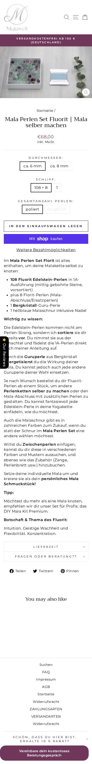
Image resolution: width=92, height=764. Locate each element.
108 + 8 (41, 187)
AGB (46, 687)
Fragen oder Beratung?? (46, 556)
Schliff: (46, 179)
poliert (32, 209)
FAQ (46, 672)
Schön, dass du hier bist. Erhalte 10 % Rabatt (45, 739)
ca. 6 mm (32, 166)
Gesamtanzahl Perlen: (46, 201)
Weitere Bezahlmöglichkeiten (45, 250)
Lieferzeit (46, 547)
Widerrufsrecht (46, 702)
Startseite (45, 110)
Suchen (46, 665)
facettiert (57, 209)
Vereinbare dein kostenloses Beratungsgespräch (44, 753)
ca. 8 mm (59, 166)
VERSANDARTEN (46, 716)
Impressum (46, 679)
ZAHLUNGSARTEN (46, 709)
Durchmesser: (46, 157)
